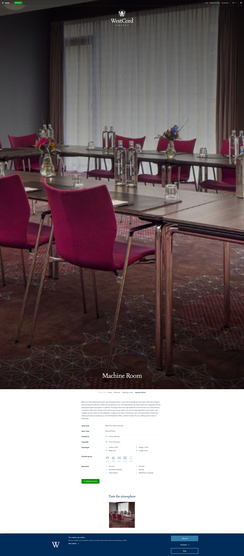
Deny (184, 551)
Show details (72, 543)
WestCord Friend (215, 3)
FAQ (206, 3)
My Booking (225, 3)
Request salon (91, 481)
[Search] (241, 3)
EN (233, 3)
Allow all (184, 538)
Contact (18, 3)
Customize (183, 545)
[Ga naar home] (122, 18)
